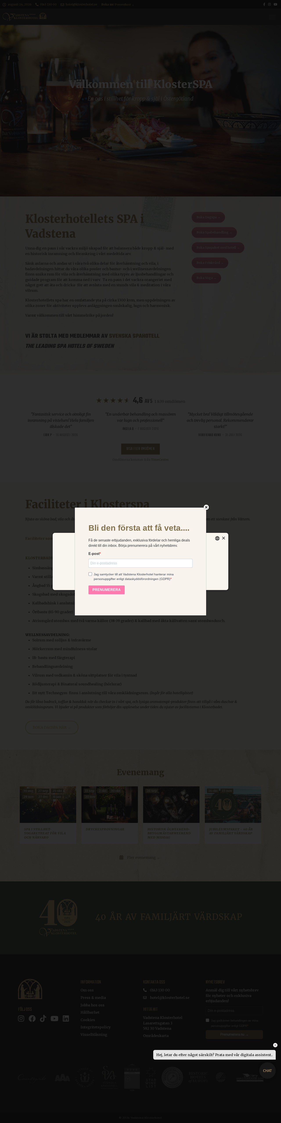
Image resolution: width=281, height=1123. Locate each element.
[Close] (206, 507)
